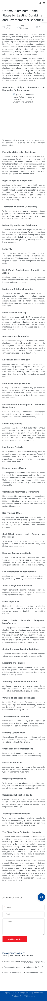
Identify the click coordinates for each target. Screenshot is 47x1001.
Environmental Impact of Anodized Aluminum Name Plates (13, 967)
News (5, 955)
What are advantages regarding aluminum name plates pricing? (13, 972)
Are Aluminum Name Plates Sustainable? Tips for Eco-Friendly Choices (18, 961)
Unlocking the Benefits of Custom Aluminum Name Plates (35, 967)
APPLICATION (15, 955)
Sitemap (31, 996)
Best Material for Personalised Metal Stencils (35, 972)
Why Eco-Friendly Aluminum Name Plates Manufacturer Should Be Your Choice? (35, 962)
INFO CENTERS (27, 955)
